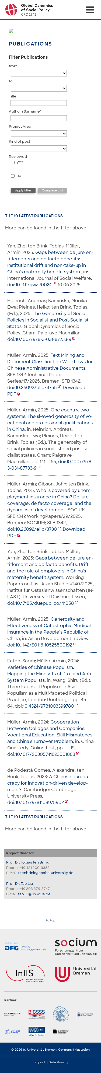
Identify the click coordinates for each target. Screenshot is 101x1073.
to (11, 81)
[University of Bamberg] (63, 1014)
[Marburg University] (14, 1031)
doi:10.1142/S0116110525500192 (39, 645)
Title (12, 96)
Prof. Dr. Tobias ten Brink (27, 862)
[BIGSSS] (38, 1014)
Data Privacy (58, 1062)
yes (20, 162)
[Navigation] (90, 9)
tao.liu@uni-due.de (34, 894)
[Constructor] (14, 1014)
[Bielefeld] (63, 1031)
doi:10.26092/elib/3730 (32, 529)
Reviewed (18, 156)
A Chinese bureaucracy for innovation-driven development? (48, 783)
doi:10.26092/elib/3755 (32, 387)
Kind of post (19, 141)
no (19, 175)
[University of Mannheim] (87, 1014)
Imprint (40, 1062)
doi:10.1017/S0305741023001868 (41, 754)
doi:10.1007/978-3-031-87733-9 (39, 339)
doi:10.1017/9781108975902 (35, 802)
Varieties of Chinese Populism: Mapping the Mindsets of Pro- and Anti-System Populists (50, 674)
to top (50, 920)
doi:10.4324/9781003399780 (44, 706)
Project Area (20, 126)
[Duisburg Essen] (38, 1031)
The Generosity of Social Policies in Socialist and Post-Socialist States (48, 320)
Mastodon (82, 1049)
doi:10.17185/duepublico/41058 (40, 603)
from (13, 66)
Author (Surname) (25, 111)
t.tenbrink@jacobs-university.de (46, 873)
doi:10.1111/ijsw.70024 (29, 285)
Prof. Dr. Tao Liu (19, 883)
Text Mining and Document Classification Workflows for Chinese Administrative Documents (50, 361)
